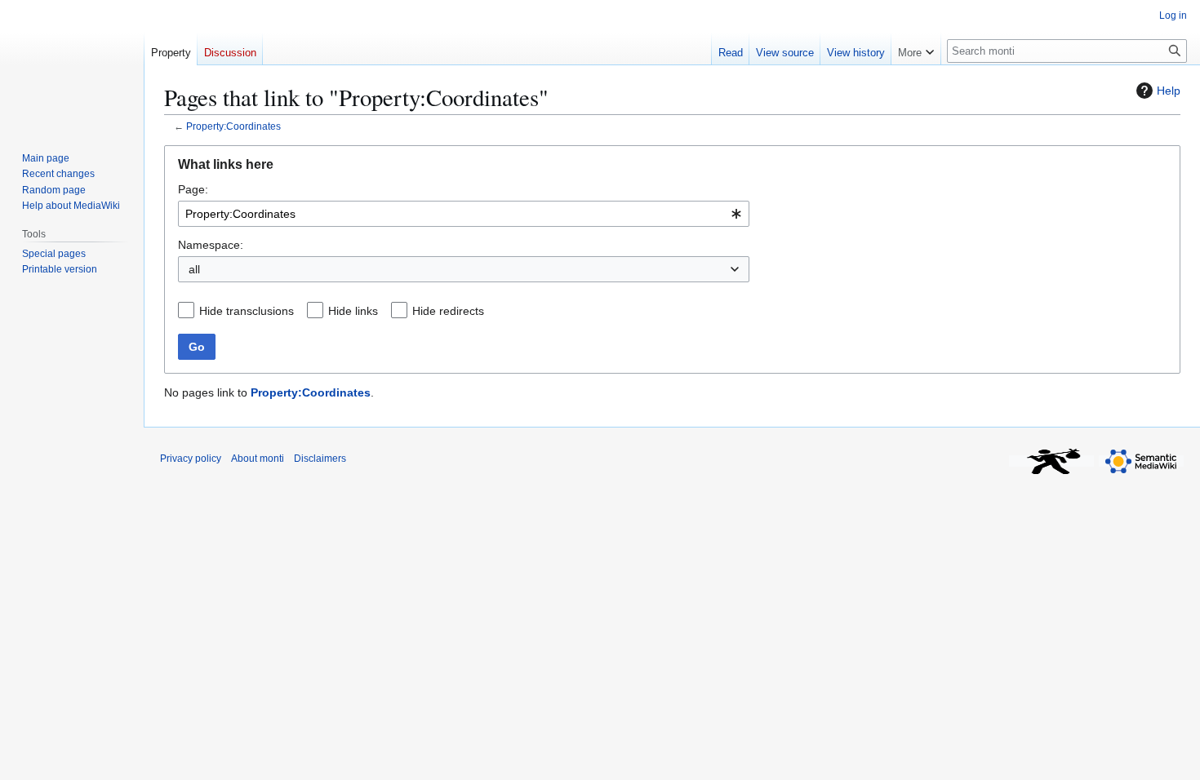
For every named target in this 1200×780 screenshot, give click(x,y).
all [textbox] (194, 269)
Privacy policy (190, 458)
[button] (915, 49)
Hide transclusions (246, 310)
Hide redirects (448, 310)
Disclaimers (320, 458)
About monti (257, 458)
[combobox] (463, 214)
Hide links (353, 310)
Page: (193, 189)
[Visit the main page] (72, 65)
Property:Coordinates (233, 126)
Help (1168, 90)
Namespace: (210, 244)
